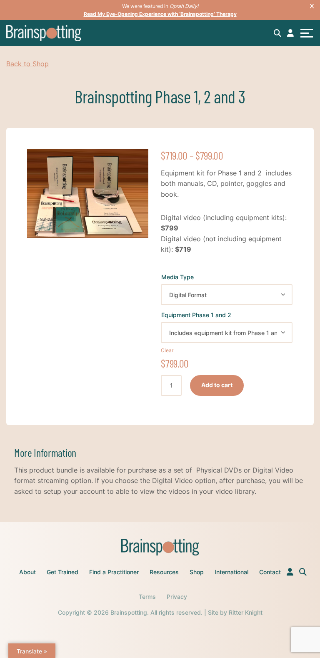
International (231, 571)
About (27, 571)
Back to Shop (27, 64)
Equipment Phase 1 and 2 (196, 314)
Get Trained (62, 571)
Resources (164, 571)
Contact (270, 571)
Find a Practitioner (114, 571)
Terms (147, 596)
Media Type (177, 276)
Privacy (177, 596)
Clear (167, 349)
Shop (197, 571)
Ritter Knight (245, 612)
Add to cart (216, 384)
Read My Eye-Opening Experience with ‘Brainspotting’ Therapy (160, 14)
